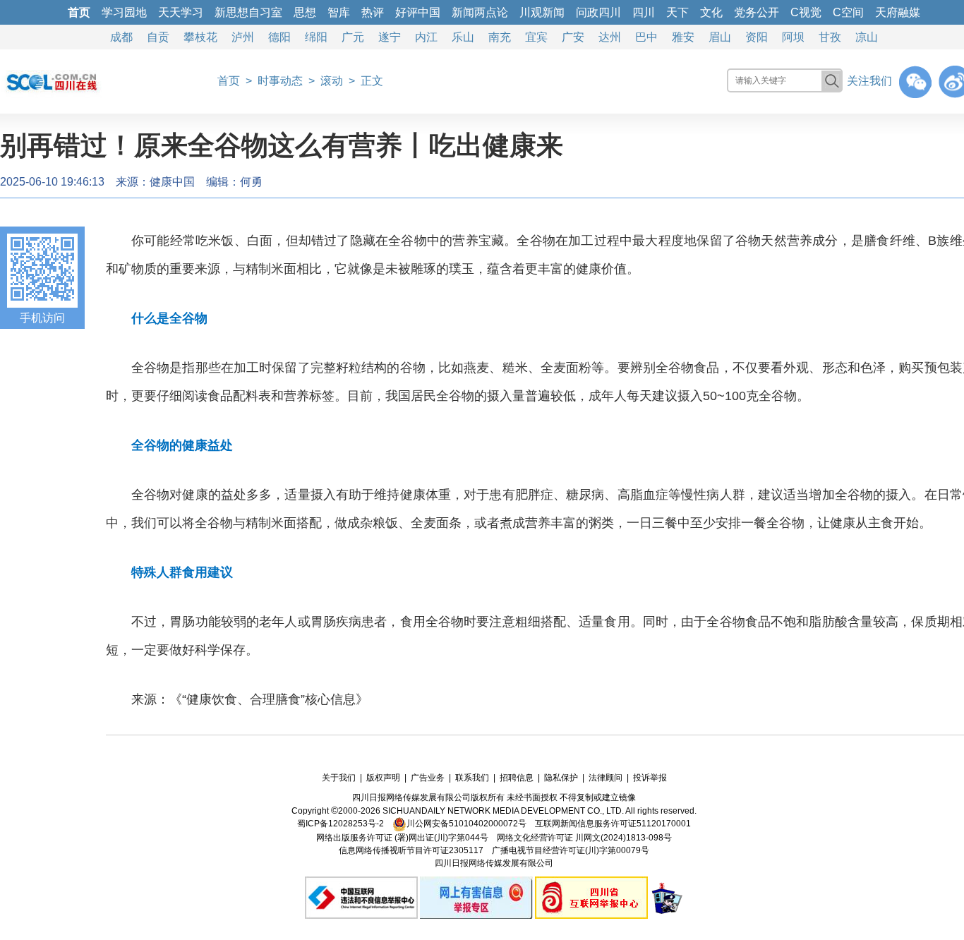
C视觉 (805, 12)
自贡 (158, 37)
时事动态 (280, 81)
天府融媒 (897, 12)
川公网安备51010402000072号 (466, 823)
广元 (353, 37)
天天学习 (180, 12)
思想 (305, 12)
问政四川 (598, 12)
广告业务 (428, 778)
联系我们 (472, 778)
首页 (228, 81)
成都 (121, 37)
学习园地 (124, 12)
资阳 (756, 37)
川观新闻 (542, 12)
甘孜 (830, 37)
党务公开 (756, 12)
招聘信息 (517, 778)
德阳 (279, 37)
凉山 (866, 37)
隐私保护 (561, 778)
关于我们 (339, 778)
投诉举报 (650, 778)
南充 (499, 37)
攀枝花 (200, 37)
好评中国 (417, 12)
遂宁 (389, 37)
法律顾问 (605, 778)
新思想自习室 (248, 12)
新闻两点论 (480, 12)
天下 (677, 12)
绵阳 (316, 37)
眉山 (720, 37)
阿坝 (793, 37)
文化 (711, 12)
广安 (573, 37)
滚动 (331, 81)
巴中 (646, 37)
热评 (372, 12)
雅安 (683, 37)
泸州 (242, 37)
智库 (338, 12)
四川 (643, 12)
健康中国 (172, 182)
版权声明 (383, 778)
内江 (426, 37)
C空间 (848, 12)
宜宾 (536, 37)
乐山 (463, 37)
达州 (609, 37)
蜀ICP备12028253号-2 (340, 823)
